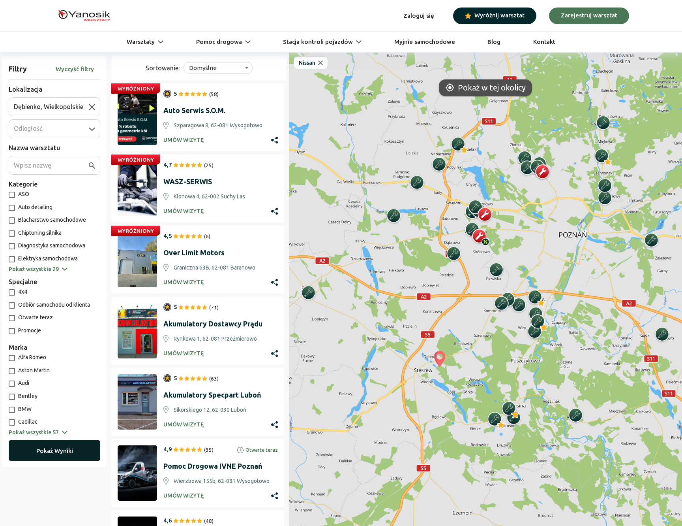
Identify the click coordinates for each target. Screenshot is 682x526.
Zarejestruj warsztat (589, 15)
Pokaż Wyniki (54, 450)
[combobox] (51, 106)
